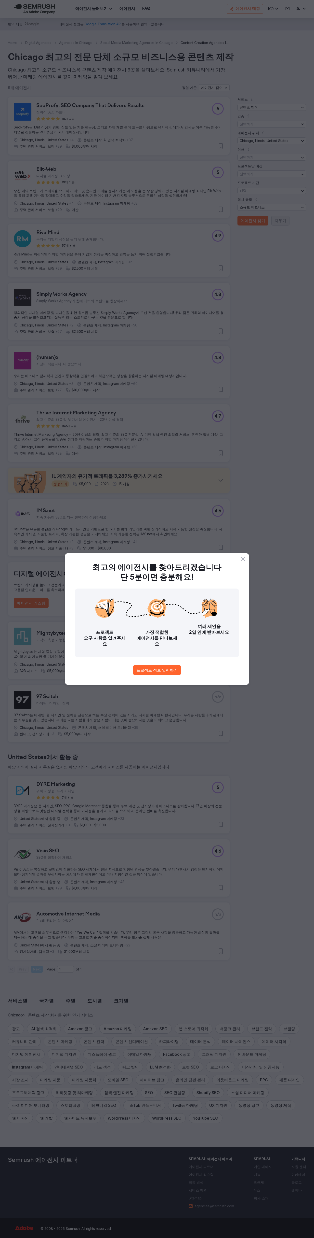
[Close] (243, 559)
